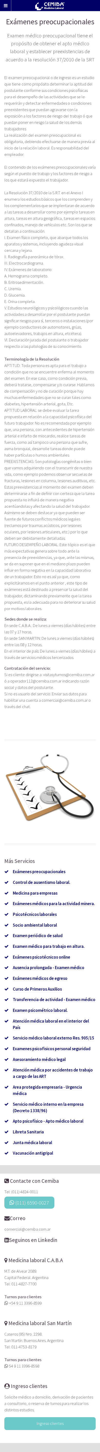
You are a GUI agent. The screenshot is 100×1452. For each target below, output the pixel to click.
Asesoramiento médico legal (39, 1059)
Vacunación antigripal (33, 1153)
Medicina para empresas (35, 893)
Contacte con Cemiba (34, 1181)
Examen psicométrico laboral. (40, 1010)
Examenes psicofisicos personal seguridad (52, 1049)
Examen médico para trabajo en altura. (49, 946)
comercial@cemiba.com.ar (27, 1229)
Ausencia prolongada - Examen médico (48, 967)
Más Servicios (19, 861)
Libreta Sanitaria (28, 1132)
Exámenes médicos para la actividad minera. (54, 903)
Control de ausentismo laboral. (41, 882)
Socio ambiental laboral (35, 925)
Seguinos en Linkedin (33, 1240)
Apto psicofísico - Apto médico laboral (48, 1121)
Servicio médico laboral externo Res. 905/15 (53, 1038)
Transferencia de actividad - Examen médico (54, 999)
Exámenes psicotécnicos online (41, 957)
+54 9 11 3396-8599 (25, 1303)
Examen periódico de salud (38, 935)
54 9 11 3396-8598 (23, 1366)
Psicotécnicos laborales (35, 914)
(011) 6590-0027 (31, 1202)
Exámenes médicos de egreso (40, 978)
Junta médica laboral (32, 1142)
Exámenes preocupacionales (39, 871)
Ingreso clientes (28, 1386)
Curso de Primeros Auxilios (37, 989)
